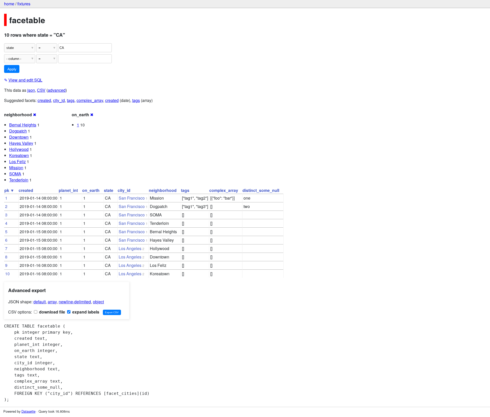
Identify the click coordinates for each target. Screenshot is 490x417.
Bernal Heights (22, 125)
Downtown (19, 137)
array (52, 302)
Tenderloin (18, 180)
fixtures (23, 4)
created (44, 100)
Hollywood (19, 149)
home (9, 4)
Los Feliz (17, 161)
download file (51, 312)
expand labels (85, 312)
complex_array (90, 100)
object (98, 302)
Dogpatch (18, 131)
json (31, 90)
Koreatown (19, 155)
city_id (59, 100)
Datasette (28, 411)
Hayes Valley (21, 143)
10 (7, 274)
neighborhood (163, 190)
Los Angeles (130, 248)
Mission (16, 168)
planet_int (68, 190)
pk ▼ (9, 190)
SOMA (15, 174)
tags (71, 100)
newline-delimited (75, 302)
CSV (41, 90)
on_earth (91, 190)
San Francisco (132, 198)
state (108, 190)
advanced (57, 90)
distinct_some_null (260, 190)
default (39, 302)
